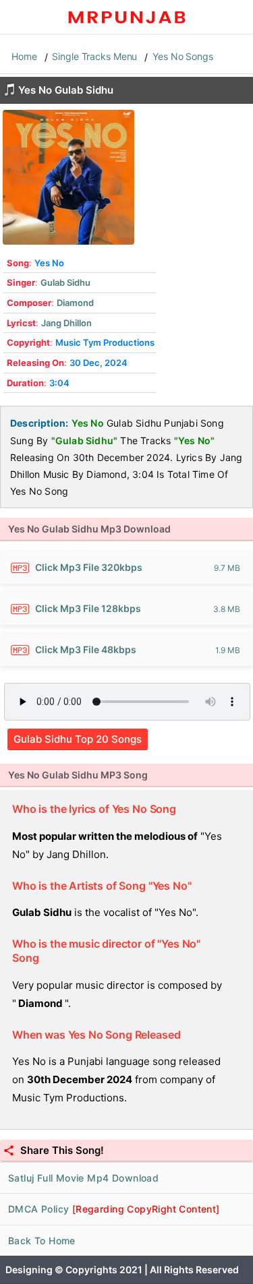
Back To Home (42, 1240)
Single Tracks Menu (94, 56)
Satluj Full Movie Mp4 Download (83, 1178)
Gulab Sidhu (65, 282)
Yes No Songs (182, 56)
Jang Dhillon (66, 322)
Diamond (75, 302)
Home (24, 56)
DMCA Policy (114, 1209)
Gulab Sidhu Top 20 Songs (77, 739)
